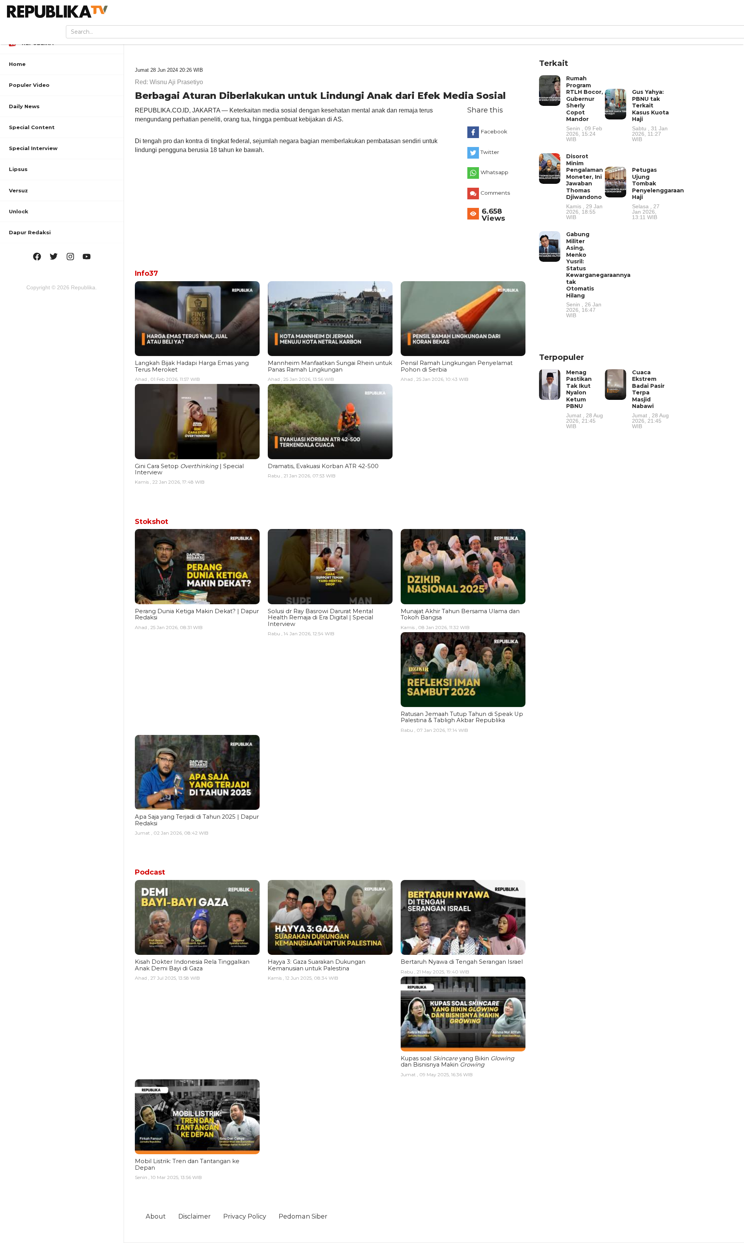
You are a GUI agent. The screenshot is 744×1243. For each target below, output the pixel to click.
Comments (495, 193)
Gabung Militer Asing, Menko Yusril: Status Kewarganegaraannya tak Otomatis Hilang (598, 274)
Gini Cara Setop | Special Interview (189, 469)
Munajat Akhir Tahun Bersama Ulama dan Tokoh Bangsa (460, 614)
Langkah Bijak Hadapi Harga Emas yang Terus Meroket (192, 366)
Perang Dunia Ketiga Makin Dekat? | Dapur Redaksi (197, 614)
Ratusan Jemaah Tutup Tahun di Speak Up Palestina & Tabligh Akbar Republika (462, 717)
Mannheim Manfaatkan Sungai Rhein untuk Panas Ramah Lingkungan (330, 366)
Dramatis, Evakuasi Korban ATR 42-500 (323, 466)
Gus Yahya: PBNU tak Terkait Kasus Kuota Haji (650, 115)
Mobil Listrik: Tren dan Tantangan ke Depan (187, 1164)
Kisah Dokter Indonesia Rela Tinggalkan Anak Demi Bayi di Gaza (192, 965)
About (156, 1216)
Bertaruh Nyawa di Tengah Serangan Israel (462, 961)
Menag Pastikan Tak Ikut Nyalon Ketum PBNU (584, 399)
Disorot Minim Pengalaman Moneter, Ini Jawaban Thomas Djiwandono (584, 186)
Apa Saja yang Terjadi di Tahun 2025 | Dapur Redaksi (197, 819)
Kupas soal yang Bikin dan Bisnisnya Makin (457, 1061)
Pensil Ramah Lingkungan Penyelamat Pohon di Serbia (457, 366)
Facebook (493, 131)
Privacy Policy (244, 1216)
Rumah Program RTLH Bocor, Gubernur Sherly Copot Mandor (584, 108)
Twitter (489, 152)
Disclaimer (194, 1216)
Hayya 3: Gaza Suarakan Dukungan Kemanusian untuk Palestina (316, 965)
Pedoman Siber (303, 1216)
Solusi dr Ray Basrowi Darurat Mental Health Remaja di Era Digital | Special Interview (320, 618)
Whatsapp (494, 172)
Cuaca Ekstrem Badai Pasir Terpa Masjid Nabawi (650, 399)
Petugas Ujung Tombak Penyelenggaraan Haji (658, 193)
